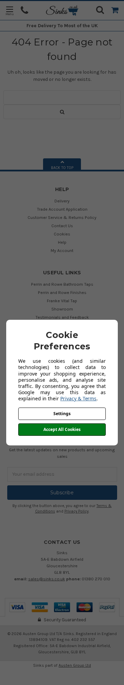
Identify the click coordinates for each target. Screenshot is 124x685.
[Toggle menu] (9, 10)
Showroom (62, 309)
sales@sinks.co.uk (46, 578)
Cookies (62, 233)
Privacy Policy (76, 511)
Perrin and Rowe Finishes (62, 292)
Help (62, 242)
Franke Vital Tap (62, 300)
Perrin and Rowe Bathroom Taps (62, 284)
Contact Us (62, 225)
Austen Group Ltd (75, 665)
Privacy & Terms (78, 398)
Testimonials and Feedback (62, 317)
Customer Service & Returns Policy (62, 217)
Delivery (62, 200)
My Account (62, 250)
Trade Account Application (62, 209)
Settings (62, 414)
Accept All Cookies (62, 429)
